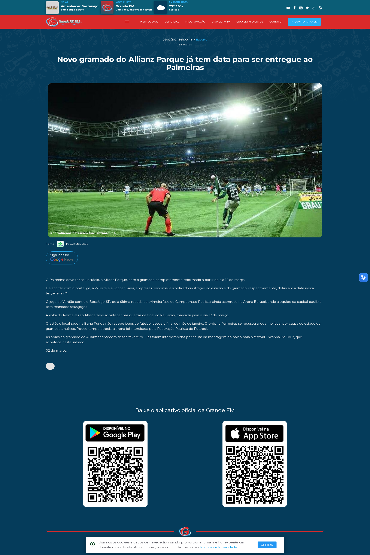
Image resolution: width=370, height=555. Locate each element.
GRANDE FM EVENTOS (249, 21)
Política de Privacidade (218, 547)
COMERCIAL (172, 21)
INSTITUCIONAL (149, 21)
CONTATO (275, 21)
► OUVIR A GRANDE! (304, 21)
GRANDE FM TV (221, 21)
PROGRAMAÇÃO (195, 21)
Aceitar (267, 545)
